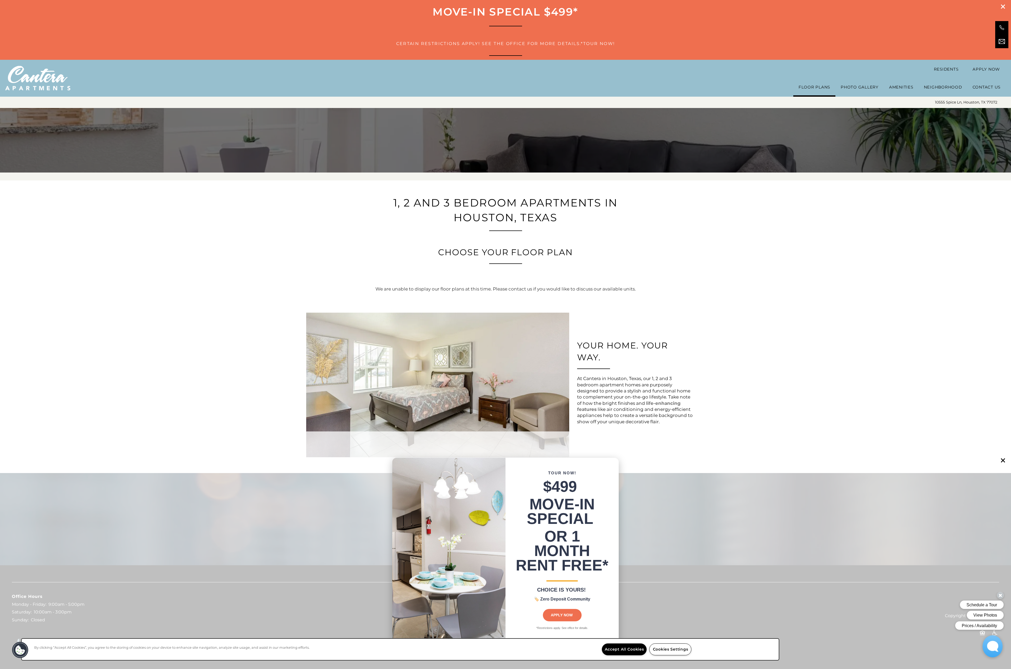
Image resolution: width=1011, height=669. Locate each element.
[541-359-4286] (1001, 27)
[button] (1003, 460)
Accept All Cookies (624, 649)
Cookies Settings (670, 649)
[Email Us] (1001, 41)
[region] (400, 649)
